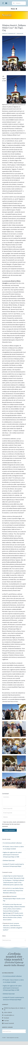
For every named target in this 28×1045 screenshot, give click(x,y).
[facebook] (3, 3)
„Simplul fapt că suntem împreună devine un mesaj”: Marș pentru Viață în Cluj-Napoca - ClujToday (13, 878)
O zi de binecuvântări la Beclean (12, 843)
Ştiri (22, 33)
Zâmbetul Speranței (9, 860)
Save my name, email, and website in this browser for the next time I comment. (13, 824)
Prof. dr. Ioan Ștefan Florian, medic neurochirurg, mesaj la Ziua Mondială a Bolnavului (13, 890)
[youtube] (6, 3)
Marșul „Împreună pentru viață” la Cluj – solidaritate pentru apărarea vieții (13, 882)
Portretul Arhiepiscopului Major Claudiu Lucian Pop (14, 899)
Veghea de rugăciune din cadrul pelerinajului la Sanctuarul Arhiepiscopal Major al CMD (12, 855)
